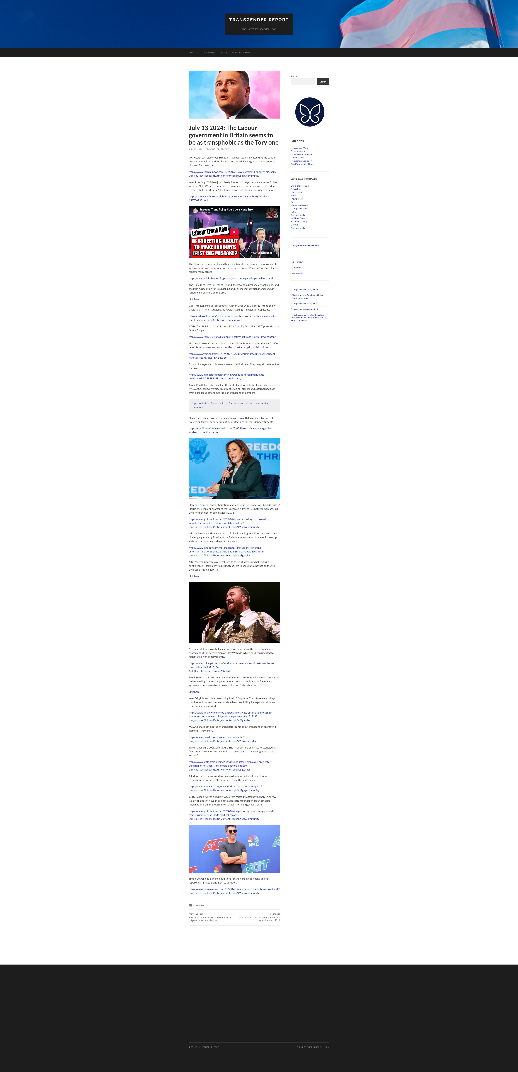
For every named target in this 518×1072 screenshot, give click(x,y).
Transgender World (300, 147)
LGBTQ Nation (297, 192)
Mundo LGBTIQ (298, 157)
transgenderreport (217, 149)
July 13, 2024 (195, 149)
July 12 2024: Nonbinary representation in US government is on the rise (210, 917)
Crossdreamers (298, 151)
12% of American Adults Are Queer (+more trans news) (307, 296)
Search (294, 76)
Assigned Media (298, 215)
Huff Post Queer (298, 218)
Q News (294, 224)
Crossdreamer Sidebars (301, 154)
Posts (224, 52)
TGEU (293, 211)
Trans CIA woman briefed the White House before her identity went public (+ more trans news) (309, 317)
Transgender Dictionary (301, 160)
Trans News (199, 905)
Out (292, 202)
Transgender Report (259, 19)
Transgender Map (299, 208)
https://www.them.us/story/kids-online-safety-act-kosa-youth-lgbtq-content (232, 336)
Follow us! (209, 52)
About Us (193, 52)
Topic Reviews (297, 261)
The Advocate (297, 198)
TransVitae (296, 189)
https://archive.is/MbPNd (215, 670)
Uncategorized (297, 273)
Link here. (194, 299)
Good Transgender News (302, 164)
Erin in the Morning (300, 185)
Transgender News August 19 (304, 309)
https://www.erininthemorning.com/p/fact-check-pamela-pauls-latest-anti (231, 278)
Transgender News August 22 (304, 289)
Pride (293, 195)
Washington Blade (299, 205)
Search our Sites (241, 52)
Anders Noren (314, 1047)
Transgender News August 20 (304, 303)
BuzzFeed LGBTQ (299, 221)
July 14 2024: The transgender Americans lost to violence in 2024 (259, 917)
